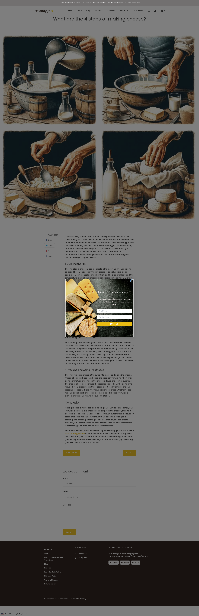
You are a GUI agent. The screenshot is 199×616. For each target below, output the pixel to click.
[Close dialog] (131, 281)
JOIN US (114, 323)
